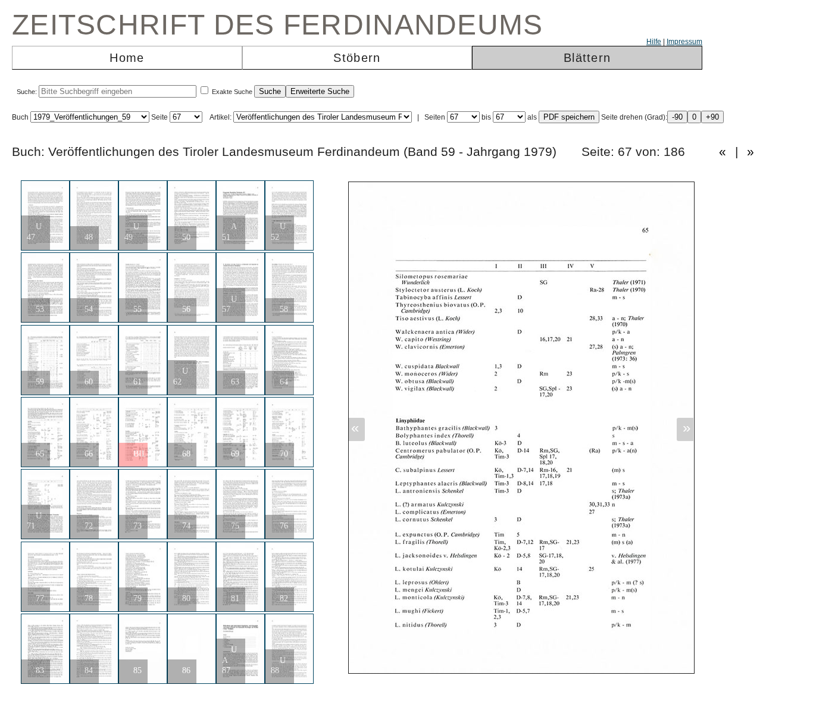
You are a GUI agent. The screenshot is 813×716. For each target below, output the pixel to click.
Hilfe (653, 41)
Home (127, 57)
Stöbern (356, 57)
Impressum (684, 41)
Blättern (587, 57)
